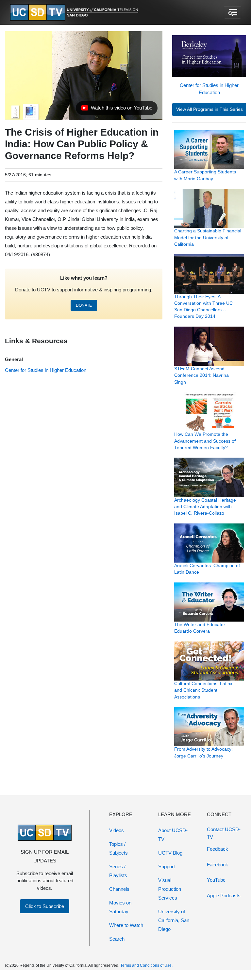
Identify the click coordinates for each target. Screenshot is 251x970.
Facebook (217, 864)
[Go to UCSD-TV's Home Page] (75, 12)
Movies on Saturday (120, 907)
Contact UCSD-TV (224, 833)
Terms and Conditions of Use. (146, 965)
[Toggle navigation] (232, 12)
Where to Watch (126, 925)
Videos (116, 830)
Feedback (217, 849)
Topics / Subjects (118, 848)
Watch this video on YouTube (116, 109)
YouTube (216, 880)
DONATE (84, 305)
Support (166, 866)
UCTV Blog (170, 853)
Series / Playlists (118, 871)
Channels (119, 889)
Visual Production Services (169, 889)
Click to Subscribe (44, 906)
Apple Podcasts (224, 895)
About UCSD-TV (173, 835)
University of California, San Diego (173, 920)
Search (117, 939)
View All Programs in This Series (209, 109)
